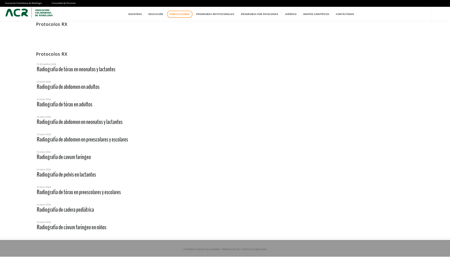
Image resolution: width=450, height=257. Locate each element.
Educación (156, 14)
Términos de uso (230, 249)
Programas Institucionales (215, 14)
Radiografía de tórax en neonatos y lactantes (76, 69)
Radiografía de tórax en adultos (64, 104)
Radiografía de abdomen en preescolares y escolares (82, 139)
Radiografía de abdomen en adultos (68, 87)
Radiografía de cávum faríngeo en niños (71, 227)
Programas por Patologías (259, 14)
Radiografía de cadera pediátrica (65, 210)
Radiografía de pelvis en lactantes (66, 174)
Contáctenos (345, 14)
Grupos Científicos (316, 14)
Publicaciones (180, 14)
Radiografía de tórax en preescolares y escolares (79, 192)
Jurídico (291, 14)
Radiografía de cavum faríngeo (64, 157)
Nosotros (135, 14)
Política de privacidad (254, 249)
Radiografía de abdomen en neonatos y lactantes (80, 122)
